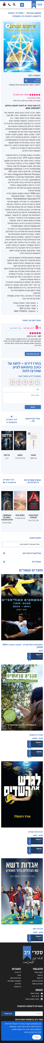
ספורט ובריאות (27, 100)
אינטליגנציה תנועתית (33, 516)
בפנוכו (33, 455)
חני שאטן (33, 458)
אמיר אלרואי (6, 522)
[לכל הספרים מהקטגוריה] (11, 416)
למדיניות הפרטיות (34, 1032)
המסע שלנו (20, 515)
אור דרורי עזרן (33, 520)
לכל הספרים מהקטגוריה (11, 420)
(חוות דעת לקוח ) (21, 94)
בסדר (37, 1037)
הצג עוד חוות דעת (33, 354)
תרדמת (7, 455)
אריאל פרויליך (20, 458)
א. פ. (6, 458)
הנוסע (20, 455)
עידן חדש (16, 100)
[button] (22, 5)
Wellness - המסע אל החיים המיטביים (7, 517)
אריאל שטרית (20, 518)
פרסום (33, 407)
